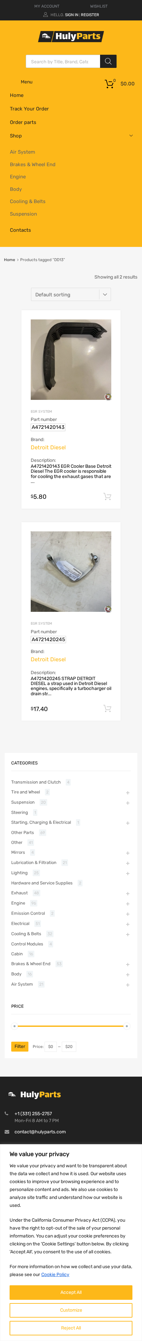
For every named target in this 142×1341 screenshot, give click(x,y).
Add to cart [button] (107, 496)
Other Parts (22, 832)
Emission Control (28, 913)
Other (16, 842)
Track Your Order (29, 109)
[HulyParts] (71, 41)
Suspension (23, 214)
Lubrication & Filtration (33, 862)
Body (16, 189)
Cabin (17, 953)
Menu (26, 82)
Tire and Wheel (25, 792)
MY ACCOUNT (46, 6)
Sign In (71, 15)
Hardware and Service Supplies (42, 882)
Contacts (20, 230)
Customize (71, 1310)
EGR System (41, 411)
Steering (19, 812)
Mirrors (18, 852)
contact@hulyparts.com (40, 1132)
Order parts (23, 122)
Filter (20, 1046)
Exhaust (19, 892)
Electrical (20, 923)
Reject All (71, 1328)
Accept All (71, 1292)
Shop (16, 136)
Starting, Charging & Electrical (41, 822)
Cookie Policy (55, 1274)
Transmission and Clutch (36, 782)
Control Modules (27, 943)
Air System (22, 152)
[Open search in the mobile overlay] (71, 61)
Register (90, 15)
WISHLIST (99, 6)
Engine (18, 177)
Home (16, 95)
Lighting (19, 872)
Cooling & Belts (28, 201)
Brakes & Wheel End (32, 164)
